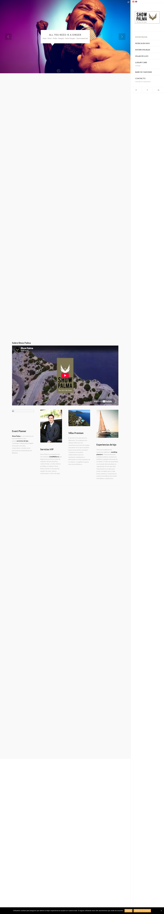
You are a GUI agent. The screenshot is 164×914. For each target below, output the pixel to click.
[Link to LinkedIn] (158, 90)
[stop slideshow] (72, 70)
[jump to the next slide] (122, 36)
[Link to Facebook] (147, 90)
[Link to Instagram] (136, 90)
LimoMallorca (54, 457)
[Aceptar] (161, 911)
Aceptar (128, 910)
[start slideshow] (58, 70)
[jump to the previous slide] (8, 36)
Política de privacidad (142, 910)
